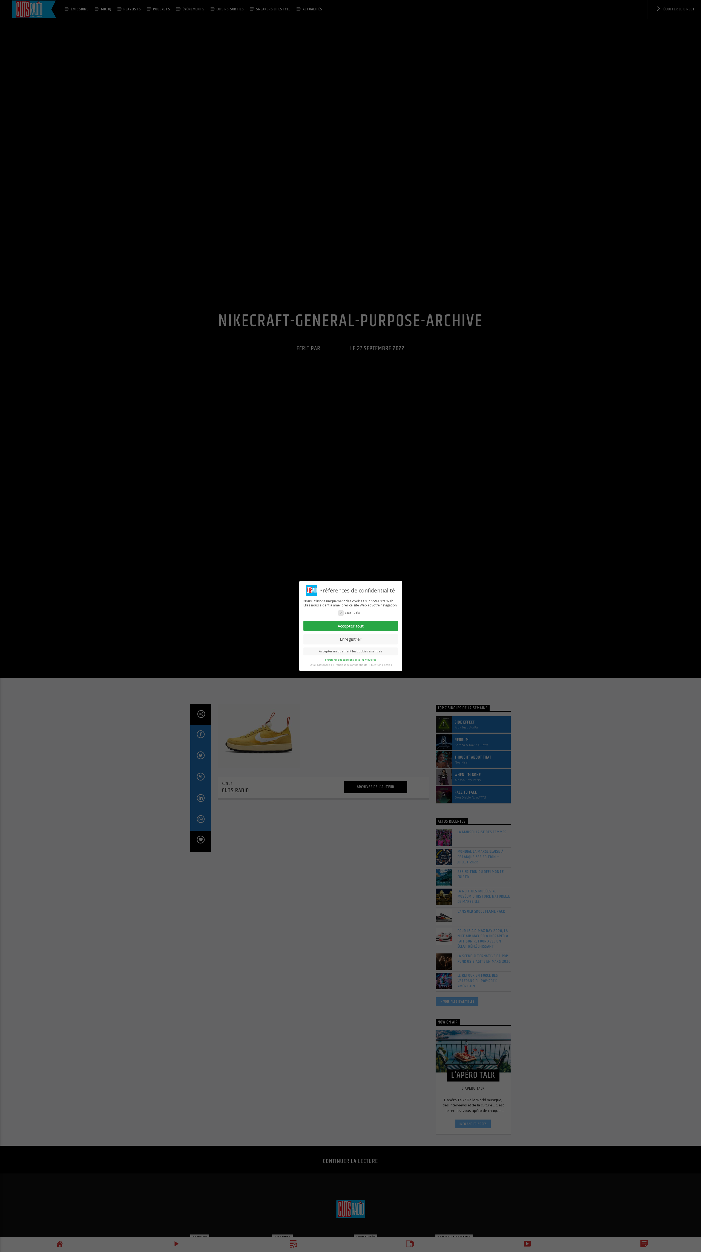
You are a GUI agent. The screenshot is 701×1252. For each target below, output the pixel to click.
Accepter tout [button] (351, 626)
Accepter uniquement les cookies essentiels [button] (350, 651)
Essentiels (352, 612)
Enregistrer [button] (350, 639)
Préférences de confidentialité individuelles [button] (350, 659)
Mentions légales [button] (381, 665)
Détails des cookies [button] (320, 665)
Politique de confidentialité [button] (351, 665)
